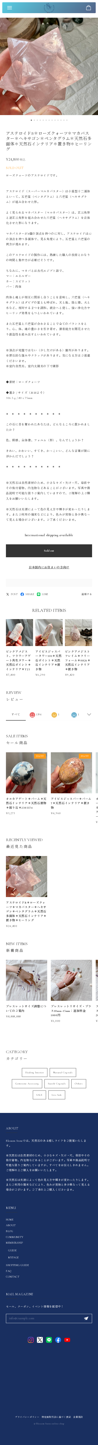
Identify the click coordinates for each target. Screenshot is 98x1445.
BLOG (9, 1231)
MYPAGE (13, 1257)
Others (79, 1083)
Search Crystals (57, 1083)
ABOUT (11, 1225)
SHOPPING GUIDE (17, 1265)
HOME (10, 1219)
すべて (15, 714)
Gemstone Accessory (27, 1083)
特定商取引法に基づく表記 (56, 1417)
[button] (31, 120)
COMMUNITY (14, 1237)
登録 (86, 1318)
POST (14, 594)
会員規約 (78, 1417)
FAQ (8, 1271)
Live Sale (57, 1094)
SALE (39, 1094)
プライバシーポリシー (27, 1417)
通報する (86, 594)
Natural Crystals (63, 1072)
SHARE (30, 594)
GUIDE (12, 1250)
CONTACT (12, 1276)
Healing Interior (34, 1072)
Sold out (49, 550)
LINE (45, 594)
